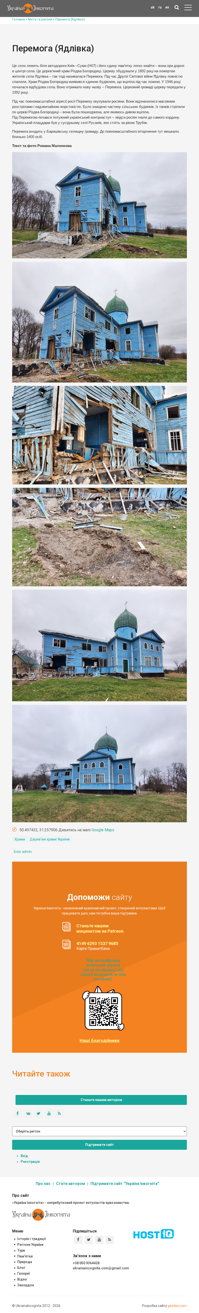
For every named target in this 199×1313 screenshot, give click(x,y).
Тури (21, 1250)
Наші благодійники (99, 1040)
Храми (20, 839)
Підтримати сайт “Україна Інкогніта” (125, 1183)
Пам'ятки (25, 1256)
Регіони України (30, 1245)
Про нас (43, 1183)
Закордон (25, 1285)
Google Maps (102, 830)
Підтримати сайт (99, 1145)
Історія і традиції (31, 1239)
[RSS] (109, 1240)
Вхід (24, 1156)
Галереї (23, 1273)
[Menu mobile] (188, 8)
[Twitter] (88, 1240)
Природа (24, 1262)
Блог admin (23, 852)
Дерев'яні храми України (50, 839)
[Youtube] (99, 1240)
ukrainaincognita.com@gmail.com (101, 1268)
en (167, 7)
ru (160, 7)
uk (153, 7)
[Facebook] (78, 1240)
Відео (22, 1279)
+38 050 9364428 (86, 1263)
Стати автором (70, 1183)
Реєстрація (30, 1162)
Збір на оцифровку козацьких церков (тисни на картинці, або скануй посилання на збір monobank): (103, 969)
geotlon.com (177, 1306)
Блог (21, 1268)
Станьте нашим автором (101, 1100)
